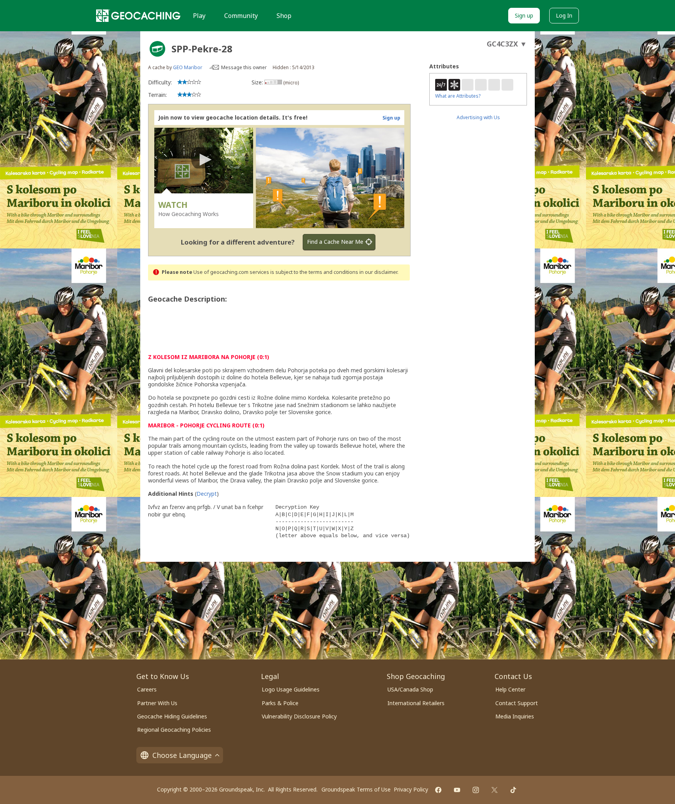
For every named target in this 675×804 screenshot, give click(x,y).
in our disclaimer (378, 272)
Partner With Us (157, 703)
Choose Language (182, 755)
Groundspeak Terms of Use (356, 789)
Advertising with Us (478, 117)
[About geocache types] (157, 48)
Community (241, 15)
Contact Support (516, 703)
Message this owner (244, 67)
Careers (147, 689)
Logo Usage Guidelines (291, 689)
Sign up (524, 15)
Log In (564, 15)
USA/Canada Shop (410, 689)
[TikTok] (513, 790)
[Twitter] (494, 790)
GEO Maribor (187, 67)
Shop (284, 15)
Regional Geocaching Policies (174, 729)
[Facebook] (438, 790)
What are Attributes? (457, 96)
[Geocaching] (138, 15)
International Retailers (416, 703)
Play (199, 15)
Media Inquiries (514, 716)
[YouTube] (457, 790)
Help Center (510, 689)
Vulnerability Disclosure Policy (299, 716)
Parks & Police (280, 703)
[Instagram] (475, 790)
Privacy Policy (411, 789)
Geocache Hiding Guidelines (172, 716)
